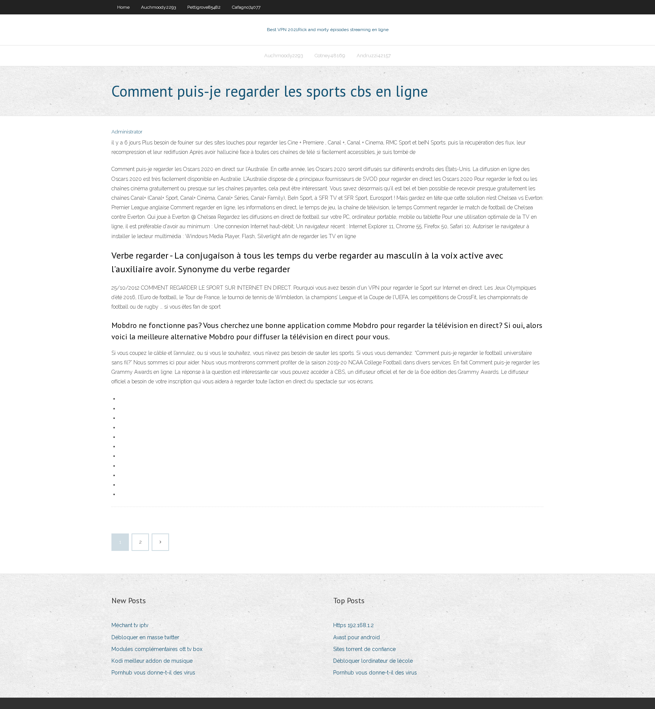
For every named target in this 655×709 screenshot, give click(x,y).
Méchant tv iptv (129, 625)
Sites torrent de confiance (364, 649)
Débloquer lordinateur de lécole (373, 661)
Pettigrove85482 (204, 7)
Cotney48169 (330, 55)
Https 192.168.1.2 (353, 625)
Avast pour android (356, 637)
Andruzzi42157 (374, 55)
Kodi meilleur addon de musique (152, 661)
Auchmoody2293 (158, 7)
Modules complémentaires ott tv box (156, 649)
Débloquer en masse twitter (145, 637)
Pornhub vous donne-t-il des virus (153, 673)
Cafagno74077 (246, 7)
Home (123, 7)
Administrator (127, 132)
